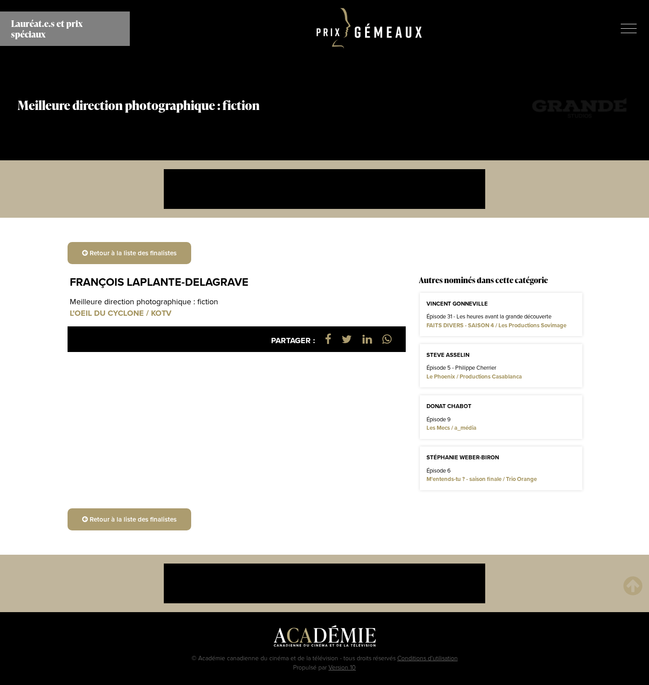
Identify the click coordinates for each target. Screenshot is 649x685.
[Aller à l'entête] (632, 585)
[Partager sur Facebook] (328, 339)
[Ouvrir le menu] (628, 28)
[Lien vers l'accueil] (369, 28)
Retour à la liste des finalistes (132, 252)
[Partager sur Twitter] (347, 339)
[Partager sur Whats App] (386, 339)
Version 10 (342, 667)
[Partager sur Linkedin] (367, 339)
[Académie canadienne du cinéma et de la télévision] (325, 638)
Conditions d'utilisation (427, 658)
